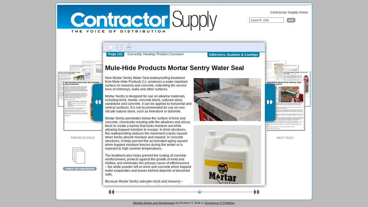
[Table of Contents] (79, 159)
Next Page (285, 137)
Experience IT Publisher (219, 202)
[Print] (129, 47)
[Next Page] (270, 102)
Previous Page (83, 137)
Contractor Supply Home (289, 12)
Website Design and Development (154, 202)
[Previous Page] (97, 102)
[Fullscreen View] (119, 47)
